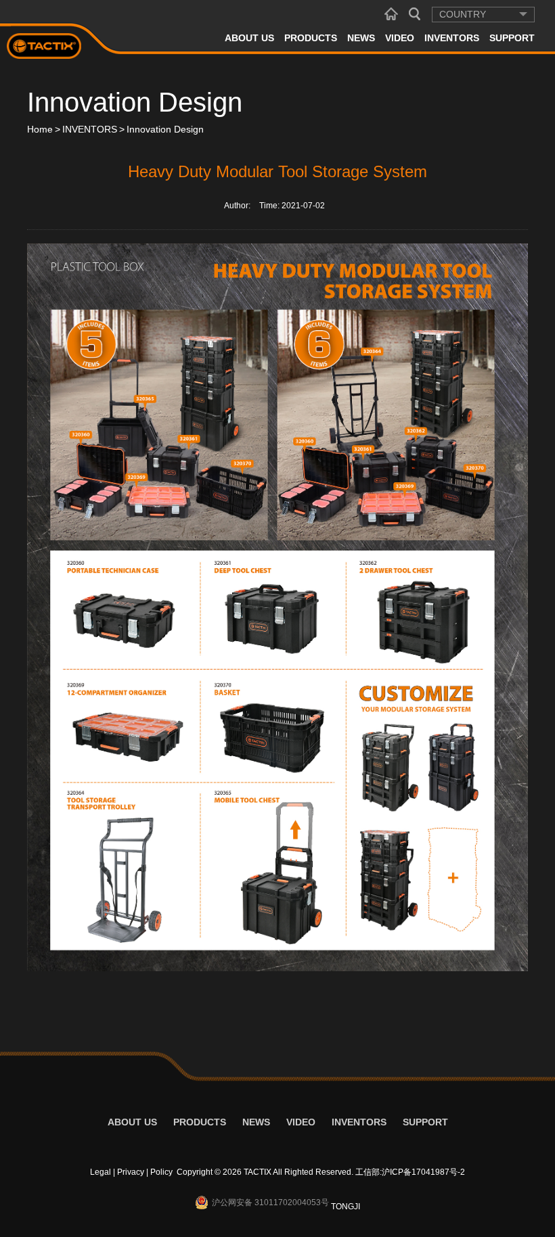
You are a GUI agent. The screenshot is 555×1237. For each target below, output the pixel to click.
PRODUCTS (310, 37)
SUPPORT (512, 37)
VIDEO (399, 37)
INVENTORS (451, 37)
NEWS (361, 37)
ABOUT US (249, 37)
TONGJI (345, 1206)
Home (40, 129)
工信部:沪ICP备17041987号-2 (410, 1172)
